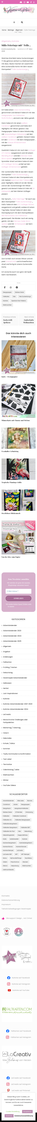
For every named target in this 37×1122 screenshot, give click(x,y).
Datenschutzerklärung (22, 606)
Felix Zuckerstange (20, 69)
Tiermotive (7, 764)
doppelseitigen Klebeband (15, 134)
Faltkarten (6, 296)
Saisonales (7, 738)
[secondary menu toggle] (2, 2)
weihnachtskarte (8, 869)
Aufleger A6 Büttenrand (11, 167)
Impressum (6, 904)
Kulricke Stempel (8, 850)
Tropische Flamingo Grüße (12, 482)
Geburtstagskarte (8, 835)
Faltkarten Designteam (10, 827)
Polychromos (15, 862)
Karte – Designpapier (10, 377)
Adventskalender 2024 (12, 636)
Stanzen (25, 862)
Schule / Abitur (9, 743)
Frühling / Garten (10, 667)
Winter (6, 780)
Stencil (5, 866)
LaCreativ (7, 714)
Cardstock (12, 140)
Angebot (6, 651)
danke (15, 804)
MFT (16, 854)
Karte (4, 839)
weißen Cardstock (9, 137)
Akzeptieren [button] (27, 1112)
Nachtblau (28, 858)
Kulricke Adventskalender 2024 (15, 709)
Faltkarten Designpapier (22, 820)
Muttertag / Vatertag (11, 727)
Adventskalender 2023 (12, 630)
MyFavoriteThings (15, 858)
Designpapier (7, 292)
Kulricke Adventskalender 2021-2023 (17, 704)
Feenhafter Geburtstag (10, 451)
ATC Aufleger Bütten (10, 164)
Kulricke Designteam (9, 843)
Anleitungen (8, 657)
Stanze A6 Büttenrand (17, 142)
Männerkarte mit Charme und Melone (16, 420)
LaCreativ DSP (7, 854)
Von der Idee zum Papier (11, 557)
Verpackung (15, 866)
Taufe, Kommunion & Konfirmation (17, 754)
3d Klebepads (19, 224)
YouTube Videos (9, 785)
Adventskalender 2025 (12, 641)
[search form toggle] (22, 22)
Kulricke (15, 41)
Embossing (29, 812)
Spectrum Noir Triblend (20, 180)
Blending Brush (7, 156)
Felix (14, 296)
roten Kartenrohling (22, 110)
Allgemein (6, 41)
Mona (5, 858)
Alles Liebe (20, 801)
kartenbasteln (14, 839)
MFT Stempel (25, 854)
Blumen (29, 801)
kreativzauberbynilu (9, 49)
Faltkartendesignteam (10, 824)
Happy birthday (23, 835)
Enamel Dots (11, 261)
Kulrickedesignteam (26, 843)
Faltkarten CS (7, 820)
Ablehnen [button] (9, 1116)
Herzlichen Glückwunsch (11, 513)
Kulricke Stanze (7, 846)
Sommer (6, 748)
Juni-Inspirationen (10, 693)
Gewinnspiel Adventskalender (15, 678)
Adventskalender (10, 625)
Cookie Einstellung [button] (13, 1111)
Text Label (7, 759)
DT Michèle (18, 812)
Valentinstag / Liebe (11, 769)
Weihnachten (7, 305)
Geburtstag (8, 672)
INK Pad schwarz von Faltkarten (14, 215)
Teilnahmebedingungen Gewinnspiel (16, 909)
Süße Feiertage (18, 199)
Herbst (6, 688)
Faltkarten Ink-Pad (8, 831)
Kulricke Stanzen (21, 846)
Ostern (6, 733)
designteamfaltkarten (21, 808)
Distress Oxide (19, 292)
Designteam (7, 808)
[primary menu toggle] (14, 22)
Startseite (6, 896)
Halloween (7, 683)
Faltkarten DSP (25, 827)
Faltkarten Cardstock (19, 816)
